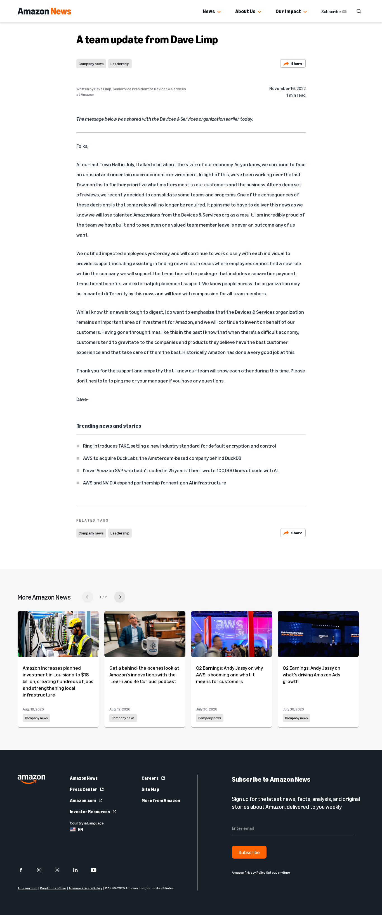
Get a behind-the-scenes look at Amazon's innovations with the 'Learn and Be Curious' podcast (144, 674)
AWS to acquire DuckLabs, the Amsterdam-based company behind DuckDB (162, 458)
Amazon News (84, 778)
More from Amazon (161, 800)
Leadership (119, 63)
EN (80, 829)
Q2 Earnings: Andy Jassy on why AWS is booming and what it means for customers (229, 674)
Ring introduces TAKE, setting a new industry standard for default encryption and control (179, 446)
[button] (219, 12)
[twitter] (61, 870)
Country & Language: (87, 823)
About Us (245, 11)
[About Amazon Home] (31, 779)
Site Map (150, 789)
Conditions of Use (53, 888)
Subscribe (331, 11)
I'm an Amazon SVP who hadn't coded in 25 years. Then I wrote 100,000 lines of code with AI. (181, 470)
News (209, 11)
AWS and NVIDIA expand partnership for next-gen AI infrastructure (154, 482)
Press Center (83, 789)
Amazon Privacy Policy (85, 888)
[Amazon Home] (44, 11)
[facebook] (24, 870)
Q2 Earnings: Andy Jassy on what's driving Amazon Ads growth (311, 674)
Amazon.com (83, 800)
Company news (91, 63)
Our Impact (288, 11)
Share (297, 63)
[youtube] (97, 870)
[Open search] (358, 11)
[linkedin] (79, 870)
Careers (150, 778)
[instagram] (42, 870)
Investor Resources (90, 811)
